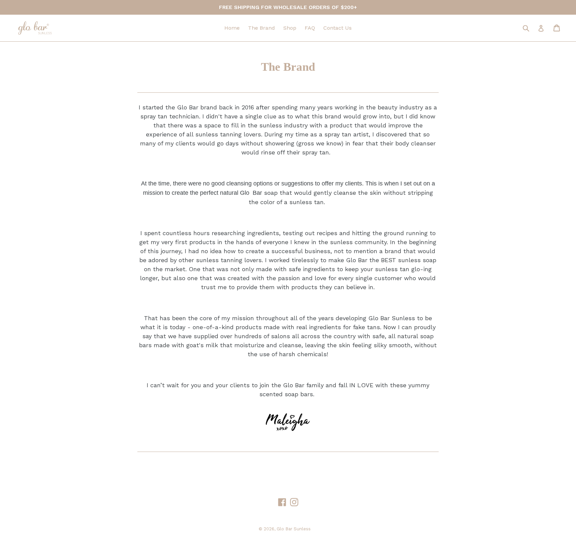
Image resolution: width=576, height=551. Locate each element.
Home (232, 28)
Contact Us (337, 28)
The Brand (261, 28)
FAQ (310, 28)
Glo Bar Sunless (294, 528)
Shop (289, 28)
